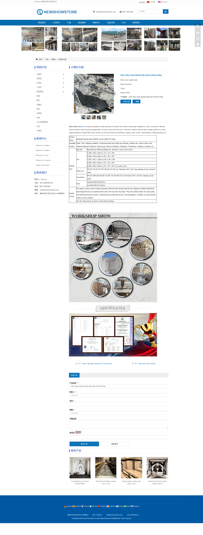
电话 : (72, 401)
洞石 (38, 109)
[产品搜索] (165, 11)
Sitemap (128, 518)
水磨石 (39, 104)
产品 (69, 23)
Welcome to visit (42, 155)
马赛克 (39, 131)
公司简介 (56, 23)
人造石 (39, 87)
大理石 (53, 59)
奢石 (38, 100)
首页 (40, 59)
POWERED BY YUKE (118, 518)
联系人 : (73, 392)
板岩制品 (40, 91)
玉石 (38, 126)
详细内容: (73, 419)
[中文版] (151, 2)
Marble (80, 126)
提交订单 (84, 444)
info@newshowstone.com (106, 12)
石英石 (39, 83)
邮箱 (137, 101)
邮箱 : (72, 410)
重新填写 (114, 444)
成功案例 (82, 23)
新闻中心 (96, 23)
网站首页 (42, 23)
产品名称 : (74, 383)
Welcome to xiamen (43, 160)
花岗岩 (39, 78)
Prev (74, 94)
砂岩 (38, 118)
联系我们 (136, 23)
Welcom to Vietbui (43, 145)
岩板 (38, 96)
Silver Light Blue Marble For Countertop (97, 363)
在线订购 (111, 23)
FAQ (123, 23)
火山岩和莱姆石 (42, 122)
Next (114, 94)
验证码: (72, 433)
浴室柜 (39, 113)
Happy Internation (42, 165)
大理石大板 (62, 59)
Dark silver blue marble (146, 363)
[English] (162, 2)
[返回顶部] (198, 45)
